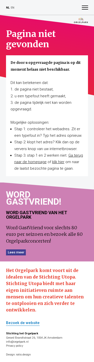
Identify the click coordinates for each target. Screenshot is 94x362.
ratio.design (23, 354)
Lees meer (16, 252)
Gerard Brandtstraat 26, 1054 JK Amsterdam (34, 337)
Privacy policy (14, 345)
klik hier (58, 162)
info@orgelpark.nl (17, 341)
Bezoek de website (23, 323)
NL (8, 7)
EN (12, 7)
